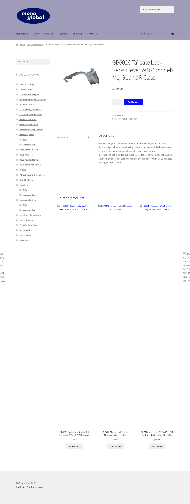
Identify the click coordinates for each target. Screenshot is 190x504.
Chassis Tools (25, 89)
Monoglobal (22, 33)
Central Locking (26, 84)
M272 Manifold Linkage (30, 159)
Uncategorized (26, 230)
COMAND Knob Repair (29, 94)
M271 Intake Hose (27, 154)
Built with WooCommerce (29, 486)
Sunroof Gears (26, 220)
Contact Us (92, 33)
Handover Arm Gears (28, 124)
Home (22, 44)
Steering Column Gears (30, 215)
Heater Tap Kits (26, 134)
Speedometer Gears (28, 200)
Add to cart (134, 101)
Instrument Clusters (28, 149)
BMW (25, 139)
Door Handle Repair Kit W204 (32, 99)
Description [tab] (63, 137)
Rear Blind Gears (27, 180)
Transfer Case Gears (28, 225)
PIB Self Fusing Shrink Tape (32, 175)
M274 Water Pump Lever (30, 164)
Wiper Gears (24, 240)
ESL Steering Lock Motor (30, 109)
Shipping (77, 33)
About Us (48, 33)
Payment (63, 33)
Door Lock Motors (35, 44)
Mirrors (22, 169)
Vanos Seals (25, 235)
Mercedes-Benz (30, 144)
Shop (36, 33)
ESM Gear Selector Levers (30, 114)
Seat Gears (24, 185)
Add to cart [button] (74, 446)
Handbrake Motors (28, 119)
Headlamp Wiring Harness (31, 129)
